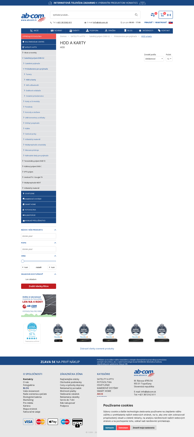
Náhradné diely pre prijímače (36, 155)
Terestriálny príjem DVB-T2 (34, 161)
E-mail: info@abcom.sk (145, 391)
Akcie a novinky (30, 52)
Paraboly (28, 107)
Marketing (28, 399)
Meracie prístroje (32, 150)
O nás (26, 382)
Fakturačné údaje (31, 411)
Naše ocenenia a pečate (35, 393)
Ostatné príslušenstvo (35, 96)
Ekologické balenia (32, 397)
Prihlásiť (148, 22)
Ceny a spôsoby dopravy (72, 385)
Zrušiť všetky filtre (39, 286)
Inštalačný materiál (32, 139)
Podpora (64, 405)
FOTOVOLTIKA (30, 210)
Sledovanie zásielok (69, 393)
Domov (63, 36)
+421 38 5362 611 (64, 22)
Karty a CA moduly (32, 101)
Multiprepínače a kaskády (35, 145)
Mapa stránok (30, 408)
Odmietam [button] (123, 428)
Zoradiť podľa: (150, 54)
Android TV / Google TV (33, 177)
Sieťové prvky (30, 134)
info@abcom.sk (100, 22)
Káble (27, 128)
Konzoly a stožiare (32, 112)
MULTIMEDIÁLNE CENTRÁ (34, 42)
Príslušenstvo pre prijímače (125, 36)
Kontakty (28, 379)
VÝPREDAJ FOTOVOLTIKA (31, 36)
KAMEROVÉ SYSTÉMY (33, 199)
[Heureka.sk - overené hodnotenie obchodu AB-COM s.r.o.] (32, 332)
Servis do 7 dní (67, 399)
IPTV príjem (28, 172)
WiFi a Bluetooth (32, 85)
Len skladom (31, 279)
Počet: (168, 54)
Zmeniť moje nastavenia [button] (143, 428)
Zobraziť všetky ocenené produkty (97, 348)
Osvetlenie (103, 385)
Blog (26, 388)
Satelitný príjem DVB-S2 (99, 36)
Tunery (29, 74)
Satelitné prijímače (32, 63)
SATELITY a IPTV (78, 36)
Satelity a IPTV (105, 379)
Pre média (28, 402)
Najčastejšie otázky (69, 379)
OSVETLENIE (29, 193)
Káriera (26, 405)
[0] (153, 15)
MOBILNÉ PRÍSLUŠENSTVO (35, 220)
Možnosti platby (68, 391)
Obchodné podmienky (71, 382)
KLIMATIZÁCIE (30, 215)
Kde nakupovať (67, 402)
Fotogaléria (28, 385)
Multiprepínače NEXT (32, 182)
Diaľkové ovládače (33, 90)
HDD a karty (146, 36)
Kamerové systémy (107, 388)
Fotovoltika (104, 382)
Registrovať (161, 22)
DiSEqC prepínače (32, 123)
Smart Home (104, 391)
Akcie (100, 393)
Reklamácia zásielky (69, 397)
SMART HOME (30, 204)
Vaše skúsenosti (31, 391)
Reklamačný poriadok (70, 388)
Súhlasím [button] (109, 428)
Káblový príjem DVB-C (32, 166)
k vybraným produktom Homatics (96, 2)
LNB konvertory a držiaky (35, 117)
